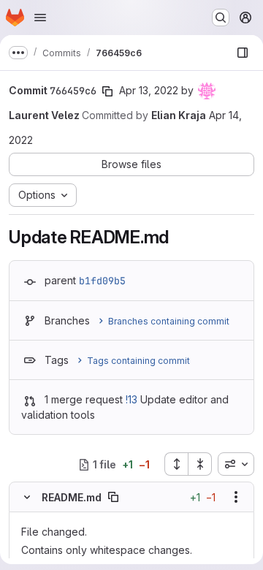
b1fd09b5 (102, 280)
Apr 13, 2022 (148, 90)
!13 (131, 399)
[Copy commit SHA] (107, 91)
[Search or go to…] (220, 17)
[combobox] (236, 464)
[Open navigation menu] (40, 17)
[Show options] (236, 497)
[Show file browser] (242, 52)
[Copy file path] (113, 497)
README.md (72, 497)
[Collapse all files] (200, 464)
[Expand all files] (176, 464)
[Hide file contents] (27, 497)
